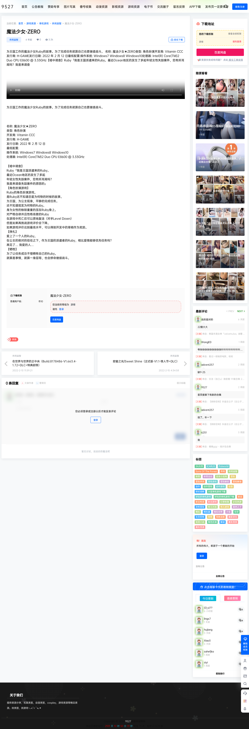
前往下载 (178, 39)
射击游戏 (212, 501)
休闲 (223, 471)
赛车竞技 (232, 521)
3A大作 (199, 466)
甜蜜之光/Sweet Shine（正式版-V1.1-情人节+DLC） (146, 361)
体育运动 (208, 476)
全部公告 (220, 576)
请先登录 (237, 41)
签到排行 (220, 673)
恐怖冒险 (200, 506)
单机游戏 (44, 23)
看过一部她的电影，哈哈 (221, 356)
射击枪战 (200, 501)
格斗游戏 (224, 506)
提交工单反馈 (235, 59)
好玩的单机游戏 (203, 496)
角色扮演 (212, 521)
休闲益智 (56, 23)
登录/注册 (240, 6)
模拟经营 (218, 511)
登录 (61, 309)
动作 (198, 486)
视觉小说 (200, 521)
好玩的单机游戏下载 (224, 496)
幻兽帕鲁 (224, 501)
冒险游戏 (212, 481)
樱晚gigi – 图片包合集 (220, 446)
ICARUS (211, 466)
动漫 (230, 486)
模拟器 (207, 511)
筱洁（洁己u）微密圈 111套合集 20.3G (228, 378)
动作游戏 (220, 486)
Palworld (224, 466)
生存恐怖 (200, 516)
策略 (210, 516)
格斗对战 (212, 506)
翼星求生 (232, 516)
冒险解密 (224, 481)
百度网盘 (56, 319)
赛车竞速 (200, 527)
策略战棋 (220, 516)
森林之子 (237, 506)
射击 (240, 496)
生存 (236, 511)
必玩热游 (237, 501)
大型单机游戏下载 (216, 491)
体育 (198, 476)
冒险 (233, 476)
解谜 (222, 521)
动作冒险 (208, 486)
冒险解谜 (237, 481)
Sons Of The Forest (206, 471)
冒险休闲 (200, 481)
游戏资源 (31, 23)
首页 (20, 23)
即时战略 (200, 491)
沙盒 (228, 511)
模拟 (198, 511)
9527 (127, 721)
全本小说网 (221, 476)
